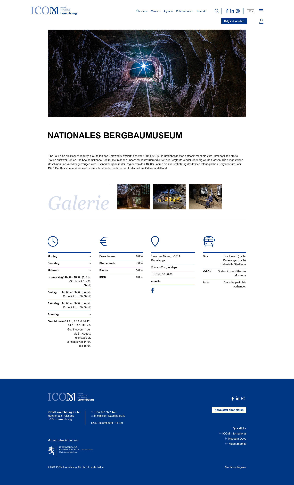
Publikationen (184, 11)
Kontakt (202, 11)
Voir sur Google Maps (164, 267)
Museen (155, 11)
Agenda (168, 11)
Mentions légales (235, 467)
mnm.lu (156, 281)
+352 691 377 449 (105, 412)
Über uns (141, 11)
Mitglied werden (234, 21)
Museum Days (236, 438)
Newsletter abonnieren (229, 410)
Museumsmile (237, 443)
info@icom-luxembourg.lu (109, 415)
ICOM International (234, 433)
